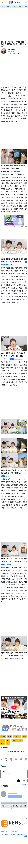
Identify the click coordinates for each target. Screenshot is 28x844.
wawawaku (15, 171)
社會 (14, 6)
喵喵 (9, 737)
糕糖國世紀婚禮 (17, 740)
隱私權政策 (25, 784)
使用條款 (12, 834)
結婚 (2, 740)
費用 (8, 744)
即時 (2, 6)
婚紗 (2, 744)
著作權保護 (5, 834)
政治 (20, 6)
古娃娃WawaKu (16, 359)
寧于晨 (13, 50)
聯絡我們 (25, 835)
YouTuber (17, 737)
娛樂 (8, 6)
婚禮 (8, 740)
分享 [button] (24, 806)
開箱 (24, 737)
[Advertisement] (14, 23)
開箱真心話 (11, 52)
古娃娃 (3, 737)
